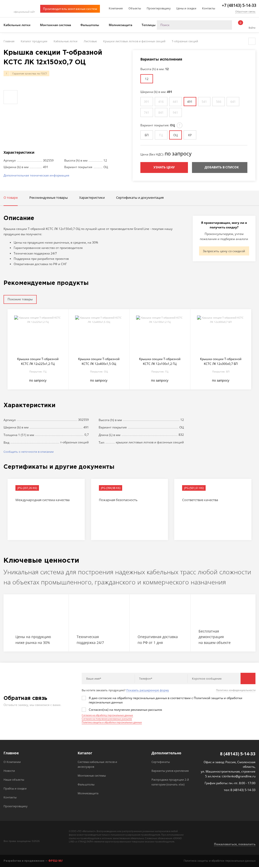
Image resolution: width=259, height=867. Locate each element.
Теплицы (149, 25)
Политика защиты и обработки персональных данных (112, 722)
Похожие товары (20, 299)
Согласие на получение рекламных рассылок (107, 718)
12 (146, 79)
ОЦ (175, 135)
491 (189, 102)
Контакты (208, 8)
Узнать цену (164, 167)
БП (147, 135)
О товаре (11, 197)
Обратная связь (245, 11)
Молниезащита (120, 25)
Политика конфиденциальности (235, 690)
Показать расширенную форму (147, 690)
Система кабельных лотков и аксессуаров (97, 764)
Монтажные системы (92, 775)
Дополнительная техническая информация (36, 175)
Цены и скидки (186, 8)
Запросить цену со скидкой (224, 251)
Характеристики (92, 197)
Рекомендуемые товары (48, 197)
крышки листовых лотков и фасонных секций (150, 442)
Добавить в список (222, 167)
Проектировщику (159, 8)
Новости (9, 771)
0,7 (86, 434)
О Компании (12, 762)
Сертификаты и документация (140, 197)
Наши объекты (14, 779)
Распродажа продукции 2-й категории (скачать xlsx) (170, 782)
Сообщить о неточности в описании (29, 452)
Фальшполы (89, 25)
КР (190, 135)
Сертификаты (161, 762)
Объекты (134, 8)
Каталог (85, 753)
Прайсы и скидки (15, 788)
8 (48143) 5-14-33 (237, 754)
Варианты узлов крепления (170, 771)
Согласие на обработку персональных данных (107, 715)
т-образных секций (74, 442)
